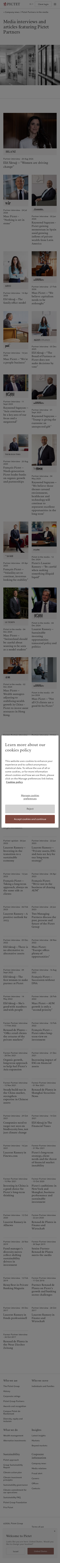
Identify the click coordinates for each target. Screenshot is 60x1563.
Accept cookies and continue (30, 819)
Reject (30, 808)
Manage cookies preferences (30, 797)
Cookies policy (14, 782)
